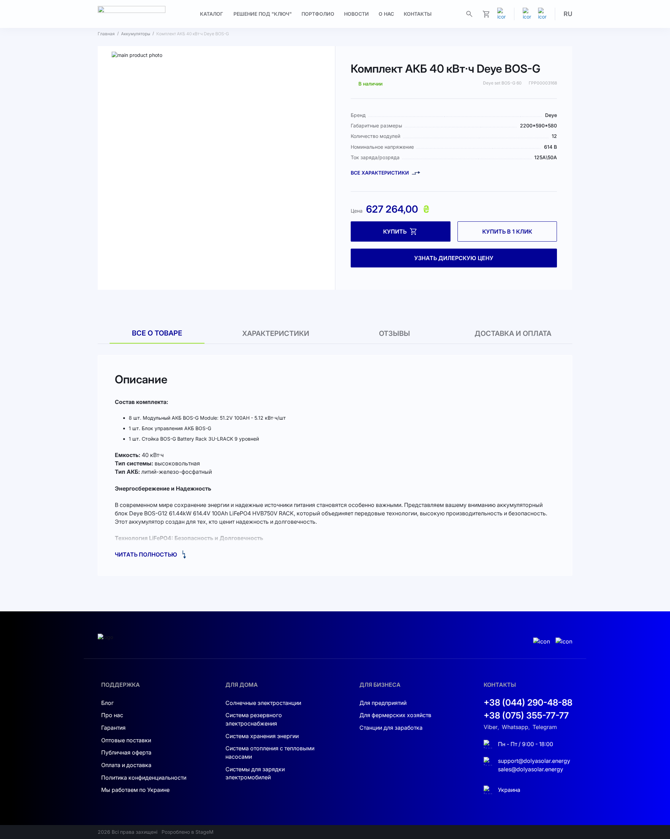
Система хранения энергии (262, 736)
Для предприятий (383, 702)
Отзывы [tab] (394, 333)
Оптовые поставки (126, 740)
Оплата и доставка (126, 764)
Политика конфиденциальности (143, 777)
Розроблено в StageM (188, 832)
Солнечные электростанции (263, 702)
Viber (491, 726)
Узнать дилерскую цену (453, 258)
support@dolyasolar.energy (534, 760)
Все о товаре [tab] (157, 333)
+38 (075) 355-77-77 (526, 715)
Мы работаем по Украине (135, 789)
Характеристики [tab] (275, 333)
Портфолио (318, 14)
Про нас (112, 715)
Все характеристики (380, 173)
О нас (386, 14)
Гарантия (113, 727)
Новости (356, 14)
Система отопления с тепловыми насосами (269, 752)
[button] (568, 14)
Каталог (211, 14)
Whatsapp (515, 726)
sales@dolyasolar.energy (530, 769)
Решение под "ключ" (262, 14)
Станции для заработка (391, 727)
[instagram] (527, 14)
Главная (106, 33)
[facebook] (542, 14)
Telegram (545, 726)
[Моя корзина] (486, 14)
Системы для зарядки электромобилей (255, 773)
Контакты (418, 14)
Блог (107, 702)
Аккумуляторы (135, 33)
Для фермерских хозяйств (395, 715)
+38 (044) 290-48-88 (528, 702)
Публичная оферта (126, 752)
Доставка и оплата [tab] (513, 333)
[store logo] (131, 14)
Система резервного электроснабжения (253, 719)
